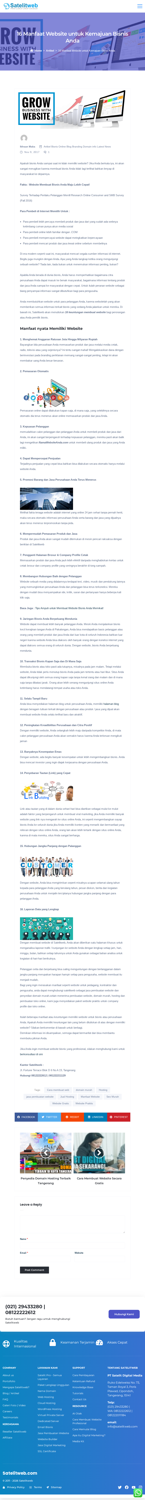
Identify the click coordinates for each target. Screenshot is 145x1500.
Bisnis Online (58, 146)
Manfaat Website (90, 1096)
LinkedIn (97, 1117)
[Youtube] (133, 1487)
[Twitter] (120, 1487)
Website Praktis (84, 1103)
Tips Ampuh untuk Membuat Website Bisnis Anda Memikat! (69, 608)
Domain (87, 146)
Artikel (50, 50)
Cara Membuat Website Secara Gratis (99, 1181)
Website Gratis (60, 1103)
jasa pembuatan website (40, 1096)
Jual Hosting (67, 1096)
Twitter (51, 1117)
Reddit (74, 1117)
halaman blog (111, 703)
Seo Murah (112, 1096)
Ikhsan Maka (27, 146)
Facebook (28, 1117)
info (94, 146)
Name (24, 1239)
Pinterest (121, 1117)
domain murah (84, 1089)
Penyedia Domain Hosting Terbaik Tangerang (46, 1181)
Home (38, 50)
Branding (77, 146)
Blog (68, 146)
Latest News (104, 146)
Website (79, 1253)
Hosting (103, 1089)
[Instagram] (140, 1487)
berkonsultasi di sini (31, 1054)
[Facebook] (127, 1487)
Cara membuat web (58, 1089)
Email (24, 1253)
